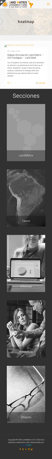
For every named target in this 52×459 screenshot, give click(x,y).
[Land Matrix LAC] (17, 4)
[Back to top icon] (46, 453)
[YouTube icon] (26, 449)
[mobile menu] (48, 4)
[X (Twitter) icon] (23, 449)
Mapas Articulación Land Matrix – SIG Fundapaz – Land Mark (25, 56)
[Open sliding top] (3, 3)
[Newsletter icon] (32, 449)
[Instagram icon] (29, 449)
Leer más (41, 83)
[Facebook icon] (20, 449)
